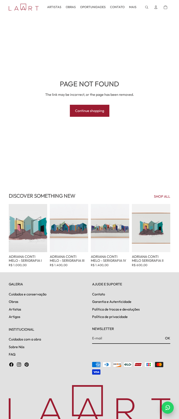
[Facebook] (11, 364)
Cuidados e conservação (27, 294)
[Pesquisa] (146, 7)
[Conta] (156, 7)
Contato (98, 294)
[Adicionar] (40, 246)
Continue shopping (89, 110)
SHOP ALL (162, 196)
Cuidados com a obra (25, 339)
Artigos (14, 316)
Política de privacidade (110, 316)
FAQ (12, 354)
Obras (13, 301)
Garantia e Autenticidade (111, 301)
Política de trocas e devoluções (116, 309)
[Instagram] (19, 364)
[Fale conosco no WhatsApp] (168, 408)
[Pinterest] (26, 364)
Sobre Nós (16, 347)
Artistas (15, 309)
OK (167, 338)
